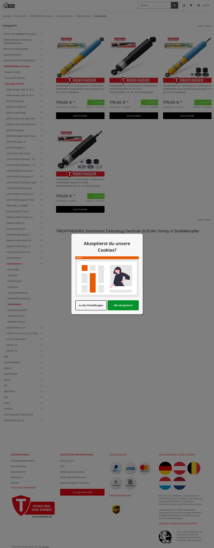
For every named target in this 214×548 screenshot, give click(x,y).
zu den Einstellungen (91, 305)
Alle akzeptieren (123, 305)
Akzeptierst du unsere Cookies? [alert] (107, 246)
